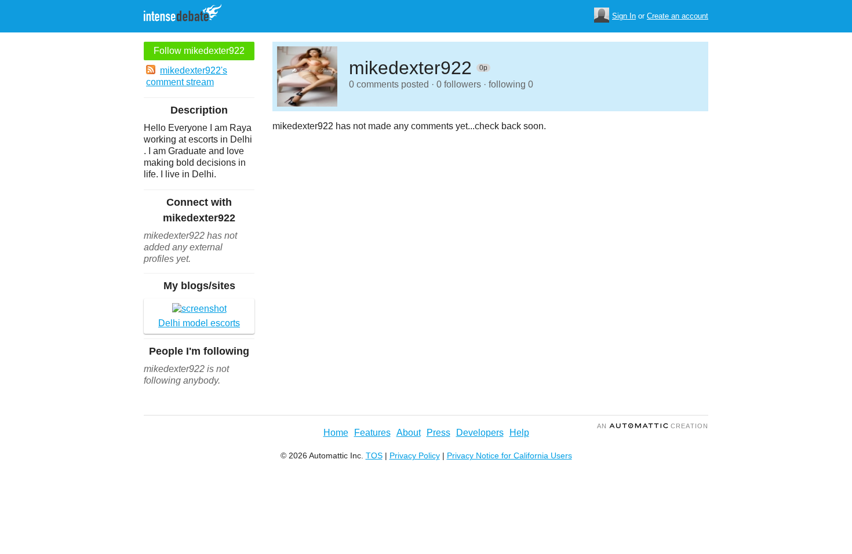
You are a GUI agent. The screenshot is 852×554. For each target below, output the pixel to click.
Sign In (624, 16)
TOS (374, 455)
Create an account (677, 16)
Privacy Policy (414, 455)
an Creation (652, 425)
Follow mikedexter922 (199, 51)
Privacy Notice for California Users (509, 455)
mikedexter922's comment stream (186, 76)
